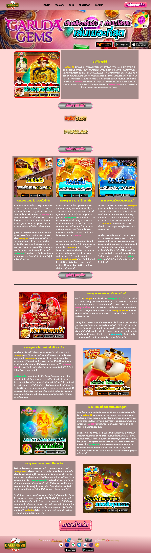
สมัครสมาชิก (84, 5)
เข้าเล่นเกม (59, 5)
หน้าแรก (46, 5)
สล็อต (71, 5)
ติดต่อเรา (99, 5)
